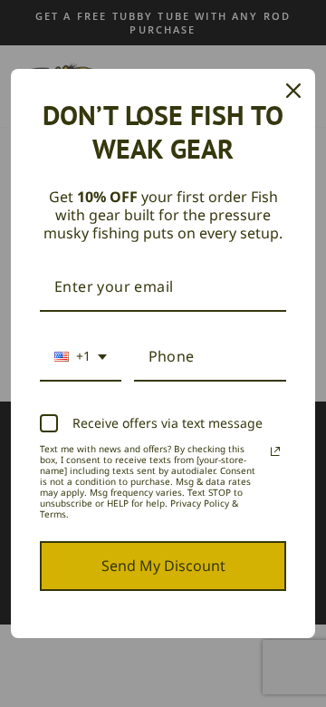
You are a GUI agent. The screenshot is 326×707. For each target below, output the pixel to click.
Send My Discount (163, 566)
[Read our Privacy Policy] (275, 451)
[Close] (293, 90)
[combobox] (80, 358)
